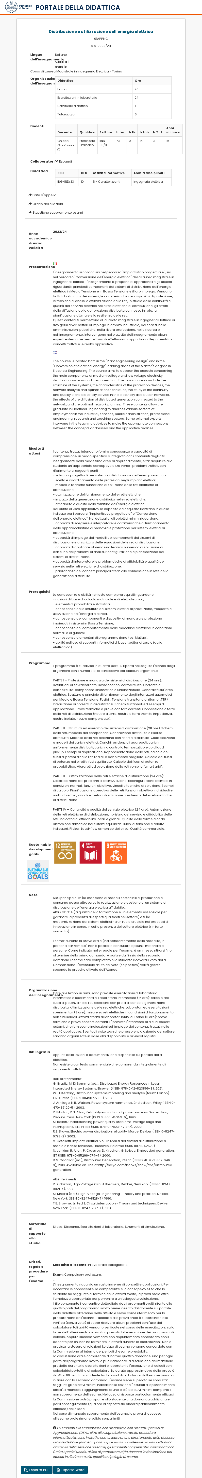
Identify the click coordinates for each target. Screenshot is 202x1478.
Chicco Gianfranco (66, 143)
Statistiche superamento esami (58, 212)
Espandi (65, 161)
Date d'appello (44, 195)
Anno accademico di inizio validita (37, 240)
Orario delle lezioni (48, 204)
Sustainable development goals (37, 849)
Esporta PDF (38, 1469)
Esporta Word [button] (72, 1469)
